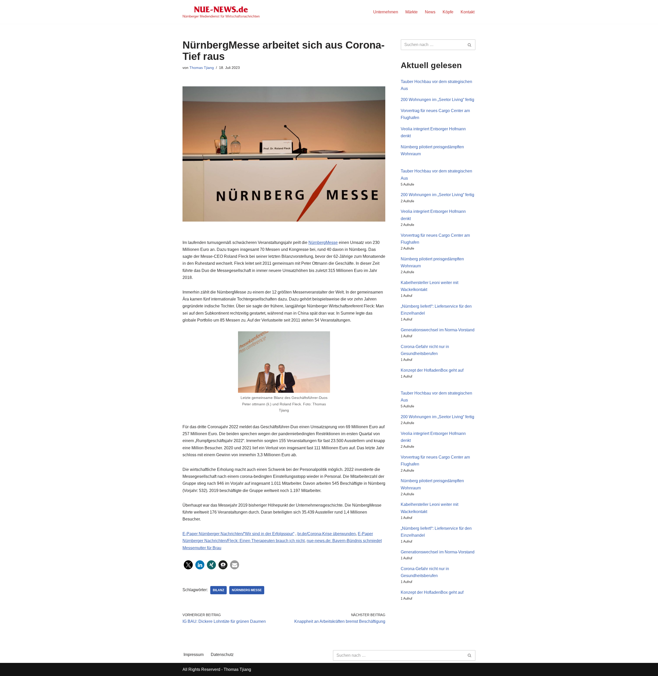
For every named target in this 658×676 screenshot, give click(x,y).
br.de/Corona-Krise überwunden (326, 534)
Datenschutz (222, 654)
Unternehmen (385, 12)
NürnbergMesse (323, 242)
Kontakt (467, 12)
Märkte (411, 12)
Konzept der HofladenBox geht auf (432, 370)
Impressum (194, 654)
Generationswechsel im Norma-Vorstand (437, 330)
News (430, 12)
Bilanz (218, 590)
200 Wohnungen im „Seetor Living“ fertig (437, 99)
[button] (188, 564)
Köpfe (448, 12)
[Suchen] (470, 44)
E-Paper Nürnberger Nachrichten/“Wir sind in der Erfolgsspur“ (238, 534)
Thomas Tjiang (201, 68)
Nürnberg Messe (247, 590)
